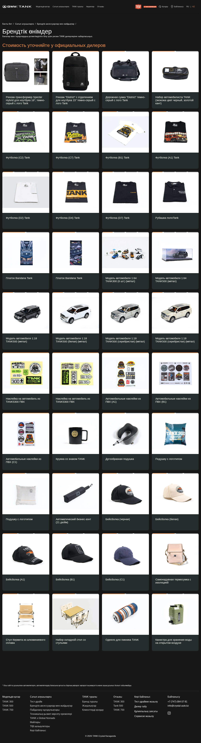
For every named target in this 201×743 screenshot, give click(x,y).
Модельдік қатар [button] (11, 697)
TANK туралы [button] (89, 697)
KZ (193, 7)
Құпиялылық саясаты (146, 711)
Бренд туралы (90, 701)
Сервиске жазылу (144, 716)
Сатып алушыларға (24, 24)
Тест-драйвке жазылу (146, 701)
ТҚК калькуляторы (40, 726)
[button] (25, 70)
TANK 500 (7, 705)
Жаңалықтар (89, 705)
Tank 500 (118, 705)
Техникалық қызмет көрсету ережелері (51, 714)
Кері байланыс (38, 730)
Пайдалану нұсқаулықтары (45, 710)
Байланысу (174, 697)
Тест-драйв (36, 701)
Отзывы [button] (117, 697)
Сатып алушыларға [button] (41, 697)
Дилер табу (140, 706)
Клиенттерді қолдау (93, 710)
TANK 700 (7, 710)
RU (187, 7)
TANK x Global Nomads (42, 718)
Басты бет (7, 24)
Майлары (35, 722)
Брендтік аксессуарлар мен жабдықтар (55, 24)
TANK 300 (7, 701)
